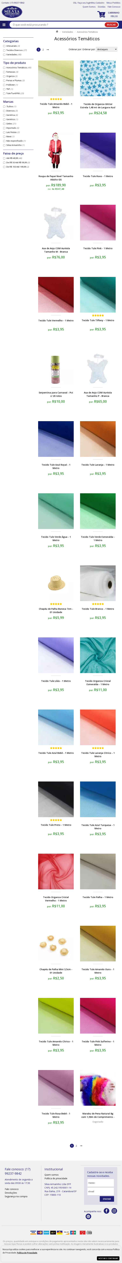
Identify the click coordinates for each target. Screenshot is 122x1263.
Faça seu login (84, 2)
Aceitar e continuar (108, 1258)
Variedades (13, 54)
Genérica (12, 115)
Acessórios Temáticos (18, 67)
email (91, 1191)
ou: (50, 188)
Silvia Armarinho (15, 145)
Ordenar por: (89, 49)
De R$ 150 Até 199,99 (17, 166)
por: (50, 113)
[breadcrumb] (57, 31)
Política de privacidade (55, 1178)
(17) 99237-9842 (17, 2)
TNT (9, 89)
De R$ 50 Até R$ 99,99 (18, 162)
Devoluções (11, 1192)
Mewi (10, 136)
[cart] (109, 14)
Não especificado (16, 140)
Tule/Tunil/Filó (15, 93)
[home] (12, 12)
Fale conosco (12, 1189)
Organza (11, 76)
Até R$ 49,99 (14, 158)
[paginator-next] (48, 50)
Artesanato (13, 46)
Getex (11, 123)
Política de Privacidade (27, 1252)
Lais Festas (13, 132)
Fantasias (12, 72)
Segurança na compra (16, 1196)
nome (92, 1182)
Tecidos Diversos (16, 50)
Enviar (107, 1198)
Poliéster (12, 84)
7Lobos (11, 106)
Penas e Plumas (15, 80)
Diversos (12, 110)
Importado (12, 128)
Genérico (12, 119)
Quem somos (51, 1174)
